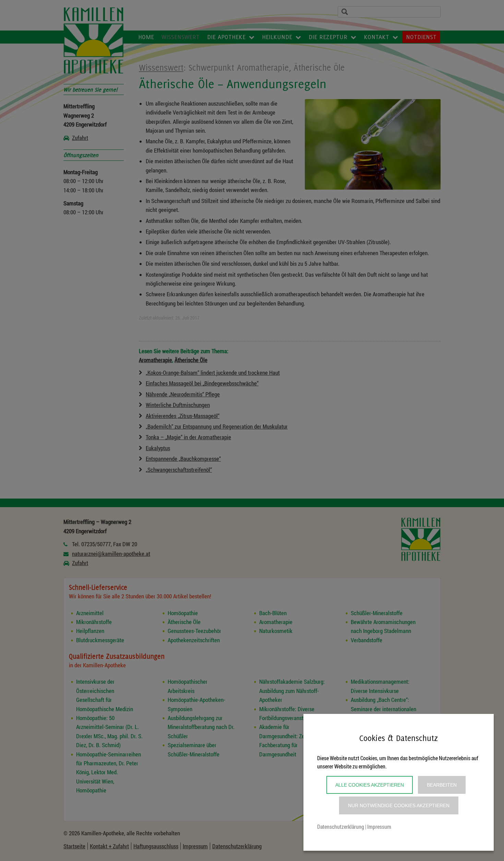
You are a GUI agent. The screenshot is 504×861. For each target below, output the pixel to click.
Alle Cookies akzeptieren (369, 785)
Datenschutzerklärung (340, 826)
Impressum (379, 826)
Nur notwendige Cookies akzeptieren (398, 805)
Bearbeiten (442, 785)
